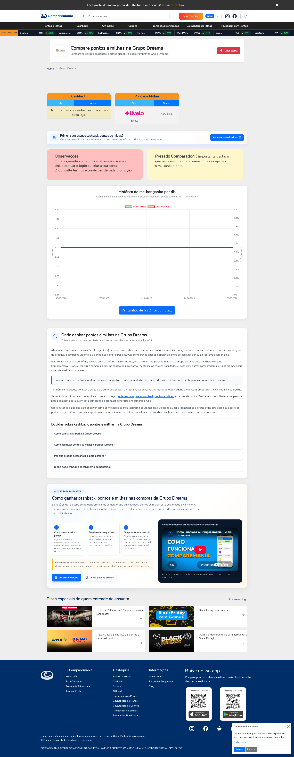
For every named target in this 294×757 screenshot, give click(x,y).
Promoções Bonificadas (165, 26)
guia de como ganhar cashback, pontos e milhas (146, 396)
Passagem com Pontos (235, 26)
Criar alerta (231, 51)
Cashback (82, 26)
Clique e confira (173, 5)
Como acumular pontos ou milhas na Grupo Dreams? (84, 444)
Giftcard (117, 691)
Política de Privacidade (78, 686)
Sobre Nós (71, 676)
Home (50, 69)
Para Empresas (74, 681)
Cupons (132, 26)
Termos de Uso (74, 691)
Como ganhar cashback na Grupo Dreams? (78, 433)
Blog (151, 686)
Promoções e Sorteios (125, 710)
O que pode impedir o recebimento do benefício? (82, 467)
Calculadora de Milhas (199, 26)
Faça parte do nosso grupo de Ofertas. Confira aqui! (124, 5)
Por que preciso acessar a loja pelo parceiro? (80, 456)
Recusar (251, 749)
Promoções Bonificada (125, 715)
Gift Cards (108, 26)
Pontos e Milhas (53, 26)
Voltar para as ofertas (102, 577)
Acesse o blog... (238, 599)
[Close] (288, 726)
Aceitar (239, 749)
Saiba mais (240, 742)
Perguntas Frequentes (161, 681)
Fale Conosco (156, 676)
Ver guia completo (68, 577)
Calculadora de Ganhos (126, 705)
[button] (211, 16)
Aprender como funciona (225, 137)
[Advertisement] (147, 81)
